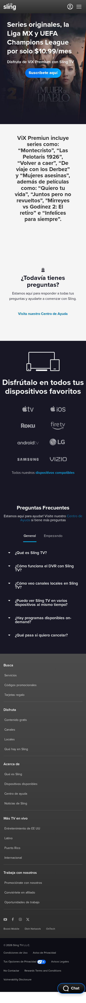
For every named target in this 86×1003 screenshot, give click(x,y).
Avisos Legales (60, 961)
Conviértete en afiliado (19, 892)
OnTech (50, 929)
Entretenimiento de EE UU (22, 828)
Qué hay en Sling (16, 749)
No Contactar (11, 971)
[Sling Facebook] (13, 919)
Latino (8, 838)
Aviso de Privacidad (44, 953)
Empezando (53, 536)
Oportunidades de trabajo (21, 902)
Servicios (10, 675)
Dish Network (33, 929)
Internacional (13, 857)
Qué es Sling (13, 774)
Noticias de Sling (15, 803)
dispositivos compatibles (55, 472)
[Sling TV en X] (28, 919)
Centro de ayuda (15, 793)
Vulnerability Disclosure (18, 979)
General (30, 536)
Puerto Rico (12, 848)
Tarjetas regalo (14, 695)
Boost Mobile (11, 929)
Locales (9, 739)
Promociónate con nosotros (23, 882)
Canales (9, 729)
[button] (43, 73)
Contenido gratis (15, 720)
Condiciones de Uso (16, 953)
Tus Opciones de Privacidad (20, 961)
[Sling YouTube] (5, 919)
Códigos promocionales (20, 685)
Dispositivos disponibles (20, 784)
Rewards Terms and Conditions (42, 971)
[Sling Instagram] (20, 919)
